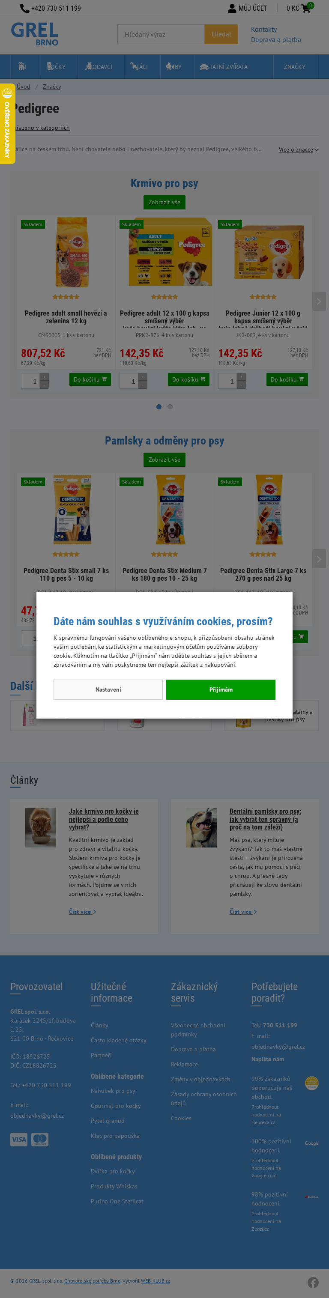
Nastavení (108, 689)
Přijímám (221, 689)
